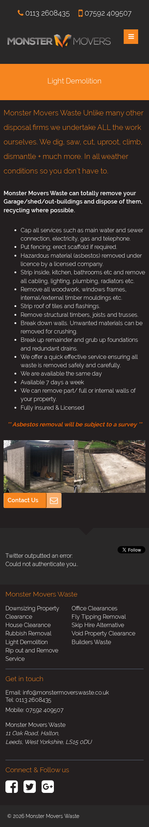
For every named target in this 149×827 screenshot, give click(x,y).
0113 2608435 (47, 13)
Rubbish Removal (28, 633)
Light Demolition (26, 642)
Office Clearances (95, 608)
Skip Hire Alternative (98, 625)
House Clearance (28, 625)
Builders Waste (91, 642)
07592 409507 (107, 13)
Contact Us (23, 500)
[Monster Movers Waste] (59, 25)
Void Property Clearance (103, 633)
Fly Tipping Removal (99, 616)
